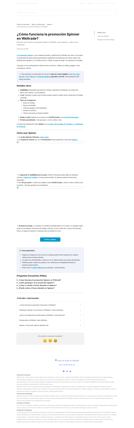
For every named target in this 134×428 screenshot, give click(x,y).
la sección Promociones (70, 117)
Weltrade (82, 3)
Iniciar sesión (101, 3)
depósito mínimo (44, 76)
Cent (26, 76)
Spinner (49, 24)
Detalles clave (101, 32)
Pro (74, 74)
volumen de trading (30, 177)
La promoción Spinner (25, 55)
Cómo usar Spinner (103, 36)
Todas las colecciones (23, 24)
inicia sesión (44, 137)
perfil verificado (37, 267)
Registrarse (91, 3)
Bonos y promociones (38, 24)
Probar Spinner (50, 239)
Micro (32, 76)
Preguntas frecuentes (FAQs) (105, 40)
